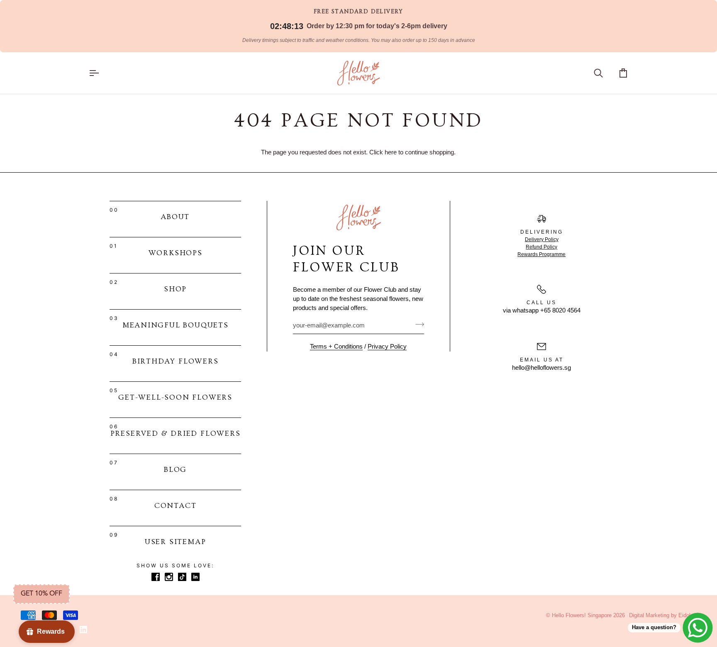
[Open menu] (101, 73)
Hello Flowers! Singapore (582, 615)
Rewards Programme (541, 254)
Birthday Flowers (175, 361)
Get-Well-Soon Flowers (175, 397)
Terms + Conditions (336, 346)
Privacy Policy (387, 346)
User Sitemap (175, 541)
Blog (175, 469)
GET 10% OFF (41, 594)
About (175, 216)
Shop (175, 289)
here (391, 152)
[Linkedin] (83, 629)
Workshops (175, 253)
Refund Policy (541, 247)
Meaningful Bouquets (175, 325)
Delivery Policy (541, 239)
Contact (175, 505)
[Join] (417, 324)
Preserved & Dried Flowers (175, 433)
